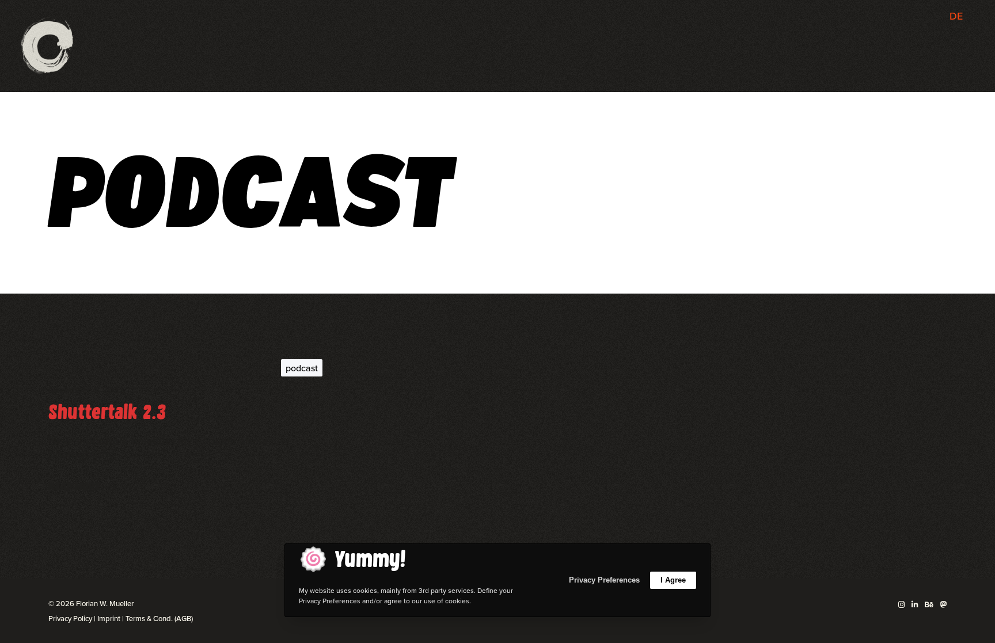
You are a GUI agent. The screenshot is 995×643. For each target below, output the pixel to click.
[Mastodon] (943, 604)
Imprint (108, 618)
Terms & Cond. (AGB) (159, 618)
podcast (302, 368)
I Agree (673, 580)
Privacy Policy (70, 618)
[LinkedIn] (915, 604)
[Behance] (929, 604)
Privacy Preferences (604, 580)
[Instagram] (901, 604)
